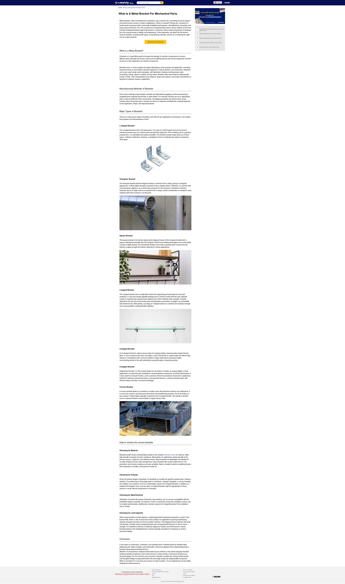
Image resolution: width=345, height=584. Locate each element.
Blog (131, 3)
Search (161, 3)
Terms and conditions (187, 569)
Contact (153, 573)
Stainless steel (169, 454)
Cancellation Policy (187, 577)
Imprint (184, 573)
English (219, 2)
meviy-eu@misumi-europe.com (132, 574)
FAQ (153, 575)
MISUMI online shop (156, 577)
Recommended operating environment (160, 571)
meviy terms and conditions (189, 571)
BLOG (120, 7)
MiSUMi (226, 3)
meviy (122, 2)
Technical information (156, 569)
